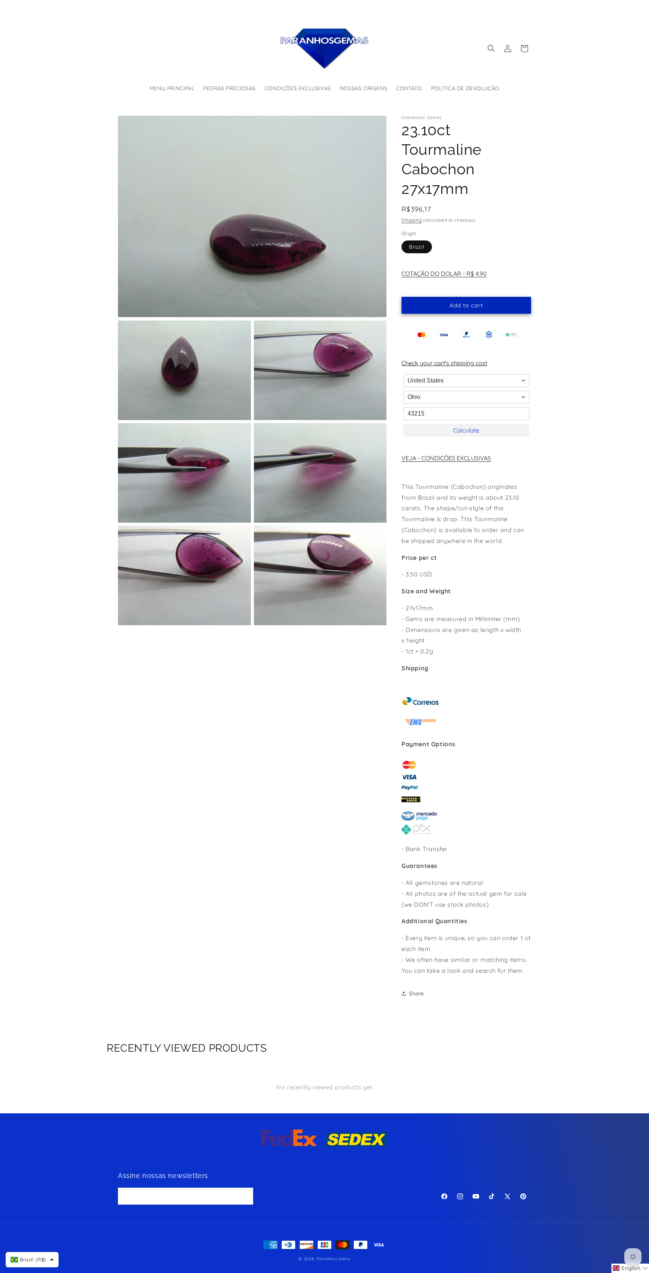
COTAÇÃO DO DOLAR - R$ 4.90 (444, 273)
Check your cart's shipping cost (444, 363)
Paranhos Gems (333, 1258)
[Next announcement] (404, 7)
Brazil (416, 246)
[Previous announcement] (244, 7)
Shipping (411, 220)
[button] (491, 48)
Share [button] (416, 993)
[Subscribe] (245, 1195)
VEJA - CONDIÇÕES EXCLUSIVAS (446, 458)
